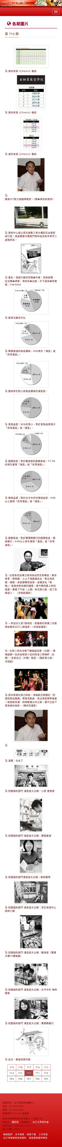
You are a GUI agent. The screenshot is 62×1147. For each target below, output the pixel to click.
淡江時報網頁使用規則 (14, 1137)
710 (46, 1073)
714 (11, 1073)
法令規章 (19, 1134)
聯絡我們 (8, 1134)
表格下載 (31, 1134)
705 (46, 1078)
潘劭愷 (15, 1121)
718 (20, 1067)
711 (37, 1073)
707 (29, 1078)
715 (46, 1067)
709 (11, 1078)
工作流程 (43, 1134)
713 (20, 1073)
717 (29, 1067)
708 (20, 1078)
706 (37, 1078)
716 (37, 1067)
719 (12, 1067)
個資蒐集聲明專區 (38, 1137)
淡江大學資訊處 (41, 1121)
